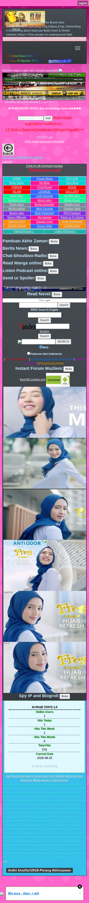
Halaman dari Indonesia (46, 354)
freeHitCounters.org (32, 379)
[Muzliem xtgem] (2, 894)
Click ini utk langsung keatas (44, 166)
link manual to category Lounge (22, 157)
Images (44, 331)
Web (45, 347)
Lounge (7, 161)
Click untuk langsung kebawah (44, 141)
